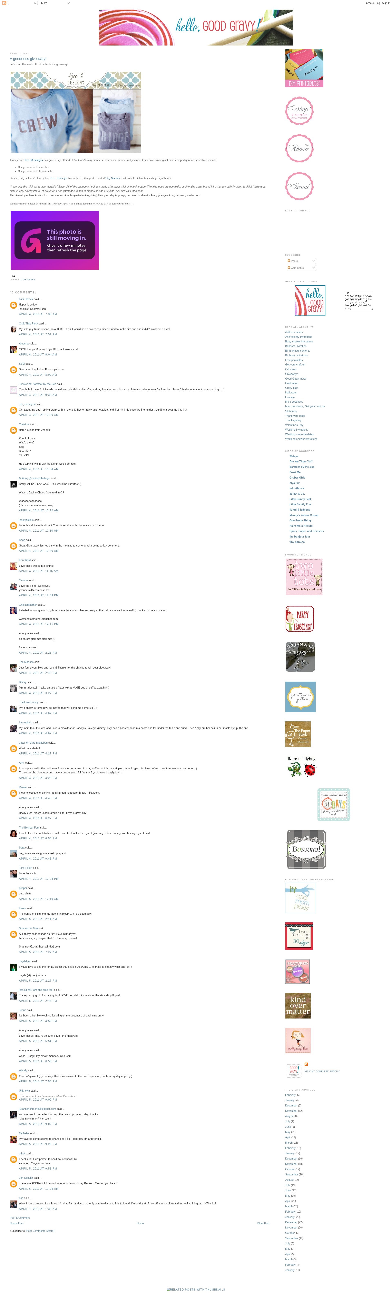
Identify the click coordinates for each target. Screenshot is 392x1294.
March (289, 1142)
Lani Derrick (26, 299)
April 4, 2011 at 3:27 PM (38, 693)
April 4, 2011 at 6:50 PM (38, 838)
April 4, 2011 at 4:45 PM (38, 798)
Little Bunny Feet (300, 499)
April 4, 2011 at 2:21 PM (38, 652)
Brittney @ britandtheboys (34, 478)
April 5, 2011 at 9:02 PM (38, 1124)
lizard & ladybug (300, 509)
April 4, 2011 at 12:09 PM (39, 595)
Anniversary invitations (298, 336)
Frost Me (295, 472)
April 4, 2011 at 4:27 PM (38, 753)
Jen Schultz (26, 1177)
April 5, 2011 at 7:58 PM (38, 1081)
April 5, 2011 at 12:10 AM (39, 899)
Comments (297, 267)
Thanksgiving (293, 420)
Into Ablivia (25, 722)
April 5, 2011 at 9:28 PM (38, 1144)
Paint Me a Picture (301, 525)
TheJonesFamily (29, 702)
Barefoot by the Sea (302, 466)
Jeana (22, 1010)
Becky (23, 682)
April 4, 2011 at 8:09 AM (38, 374)
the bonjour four (300, 536)
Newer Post (16, 1223)
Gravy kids (291, 387)
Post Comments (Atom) (40, 1230)
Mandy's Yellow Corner (304, 515)
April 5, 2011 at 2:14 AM (38, 919)
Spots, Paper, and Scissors (307, 531)
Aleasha (24, 343)
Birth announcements (297, 350)
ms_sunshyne (27, 404)
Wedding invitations (296, 429)
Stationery (291, 411)
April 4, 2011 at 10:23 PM (39, 878)
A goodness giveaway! (28, 59)
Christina (24, 424)
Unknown (24, 1090)
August (289, 1116)
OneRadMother (28, 604)
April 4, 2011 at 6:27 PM (38, 818)
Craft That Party (28, 323)
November (291, 1110)
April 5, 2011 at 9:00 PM (38, 1099)
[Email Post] (13, 276)
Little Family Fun (300, 504)
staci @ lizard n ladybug (33, 742)
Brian (22, 539)
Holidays (290, 397)
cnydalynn (25, 961)
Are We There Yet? (301, 461)
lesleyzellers (26, 519)
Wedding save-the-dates (299, 434)
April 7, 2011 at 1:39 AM (38, 1209)
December (291, 1105)
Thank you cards (295, 415)
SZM (22, 363)
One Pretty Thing (300, 520)
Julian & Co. (297, 493)
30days (294, 456)
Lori (21, 1198)
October (290, 1169)
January (290, 1100)
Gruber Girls (297, 477)
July (287, 1121)
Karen (22, 908)
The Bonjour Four (29, 827)
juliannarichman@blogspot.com (37, 1108)
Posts (294, 260)
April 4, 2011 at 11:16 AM (39, 571)
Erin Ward (25, 560)
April (288, 1137)
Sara (21, 847)
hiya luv (295, 482)
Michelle (24, 1133)
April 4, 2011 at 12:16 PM (39, 624)
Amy (21, 762)
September (291, 1174)
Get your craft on (295, 364)
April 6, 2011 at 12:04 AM (39, 1188)
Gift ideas (291, 369)
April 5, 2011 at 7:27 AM (38, 952)
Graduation (291, 383)
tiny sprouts (297, 541)
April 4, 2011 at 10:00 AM (39, 415)
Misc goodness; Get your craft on (305, 406)
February (290, 1094)
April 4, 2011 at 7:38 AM (38, 314)
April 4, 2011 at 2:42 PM (38, 672)
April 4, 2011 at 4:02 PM (38, 713)
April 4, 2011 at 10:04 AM (39, 469)
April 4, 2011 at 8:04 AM (38, 354)
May (287, 1132)
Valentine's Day (294, 425)
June (288, 1126)
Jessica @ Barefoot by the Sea (37, 383)
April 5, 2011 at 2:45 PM (38, 1000)
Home (140, 1223)
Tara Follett (25, 867)
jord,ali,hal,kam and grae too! (36, 989)
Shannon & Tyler (29, 928)
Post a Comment (20, 1217)
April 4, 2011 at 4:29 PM (38, 778)
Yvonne (23, 580)
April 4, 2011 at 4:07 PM (38, 733)
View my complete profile (322, 1071)
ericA (22, 1153)
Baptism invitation (295, 346)
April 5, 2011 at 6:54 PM (38, 1041)
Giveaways (28, 279)
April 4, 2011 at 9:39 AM (38, 395)
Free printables (294, 360)
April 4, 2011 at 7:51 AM (38, 334)
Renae (23, 787)
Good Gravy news (295, 378)
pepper (23, 888)
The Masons (26, 661)
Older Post (263, 1223)
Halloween (291, 392)
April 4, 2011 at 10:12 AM (39, 510)
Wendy (23, 1070)
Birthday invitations (296, 355)
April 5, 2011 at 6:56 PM (38, 1061)
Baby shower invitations (299, 341)
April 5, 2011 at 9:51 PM (38, 1168)
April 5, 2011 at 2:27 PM (38, 980)
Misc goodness (294, 401)
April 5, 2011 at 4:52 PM (38, 1021)
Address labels (294, 332)
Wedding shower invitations (301, 438)
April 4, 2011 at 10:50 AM (39, 530)
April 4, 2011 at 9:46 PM (38, 858)
